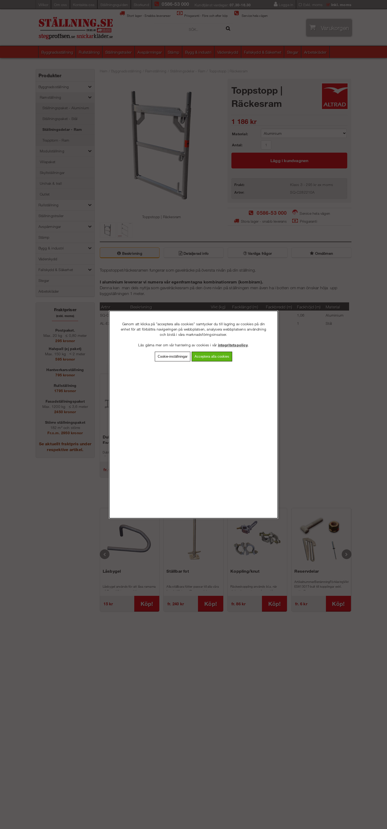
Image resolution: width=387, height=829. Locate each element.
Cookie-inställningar (172, 356)
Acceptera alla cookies (212, 356)
